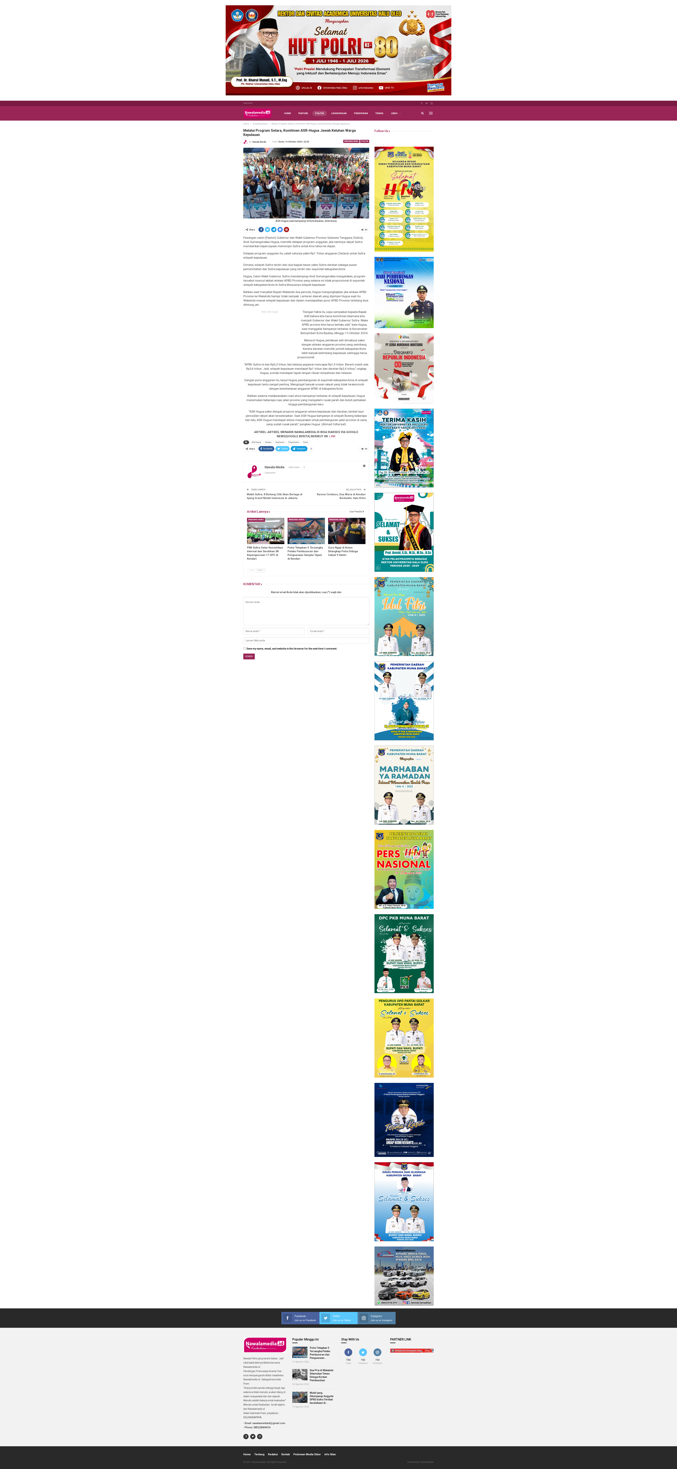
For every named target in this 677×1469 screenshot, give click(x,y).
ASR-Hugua (256, 442)
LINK (332, 436)
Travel (379, 113)
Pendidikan (361, 113)
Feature (303, 113)
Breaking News (351, 141)
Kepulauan (280, 442)
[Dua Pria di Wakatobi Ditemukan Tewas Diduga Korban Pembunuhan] (300, 1374)
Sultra (305, 442)
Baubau (268, 442)
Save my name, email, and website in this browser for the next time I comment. (291, 648)
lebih (394, 113)
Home (287, 113)
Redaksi (273, 1454)
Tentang (259, 1454)
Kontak (285, 1454)
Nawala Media (427, 1462)
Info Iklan (330, 1454)
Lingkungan (339, 113)
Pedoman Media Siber (307, 1454)
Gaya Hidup (248, 103)
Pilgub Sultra (293, 442)
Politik (319, 113)
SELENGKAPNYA (252, 1417)
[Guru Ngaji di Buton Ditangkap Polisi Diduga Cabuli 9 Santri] (346, 531)
